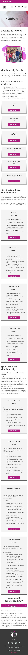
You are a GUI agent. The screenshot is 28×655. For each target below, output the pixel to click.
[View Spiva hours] (22, 6)
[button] (25, 7)
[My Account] (15, 6)
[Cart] (19, 6)
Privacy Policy (14, 652)
